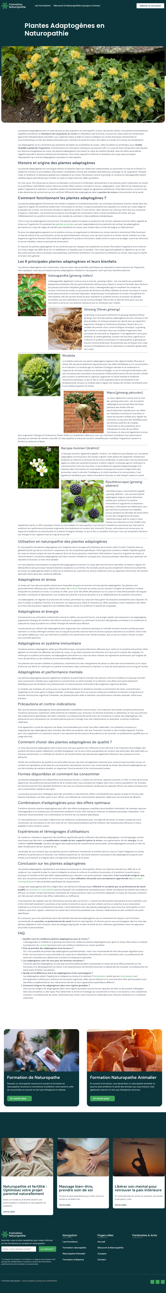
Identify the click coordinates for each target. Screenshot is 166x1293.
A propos (86, 5)
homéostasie (99, 976)
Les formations (43, 5)
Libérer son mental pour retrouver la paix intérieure (138, 1188)
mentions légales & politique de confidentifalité (39, 1281)
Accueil (101, 1241)
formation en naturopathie (41, 889)
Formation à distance (73, 1259)
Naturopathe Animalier (74, 1253)
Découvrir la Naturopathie (67, 5)
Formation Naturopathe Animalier (123, 1077)
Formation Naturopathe (17, 5)
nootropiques (126, 976)
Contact (95, 5)
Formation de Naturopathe (33, 1077)
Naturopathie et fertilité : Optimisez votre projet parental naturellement (25, 1190)
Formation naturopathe (74, 1247)
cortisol (73, 588)
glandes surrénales (65, 224)
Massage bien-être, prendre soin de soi (76, 1188)
